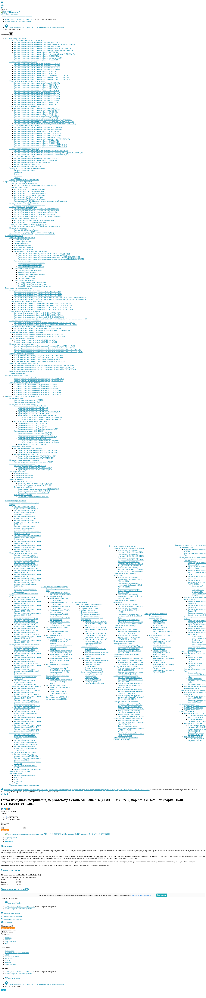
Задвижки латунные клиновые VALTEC (28, 400)
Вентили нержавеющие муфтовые (22, 338)
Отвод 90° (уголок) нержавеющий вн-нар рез (34, 286)
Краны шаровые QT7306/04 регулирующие (29, 195)
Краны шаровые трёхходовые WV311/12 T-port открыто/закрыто (37, 216)
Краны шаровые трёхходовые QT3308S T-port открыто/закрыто (37, 226)
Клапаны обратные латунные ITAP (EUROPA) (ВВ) (37, 456)
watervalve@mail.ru (13, 903)
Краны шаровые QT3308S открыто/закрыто (30, 222)
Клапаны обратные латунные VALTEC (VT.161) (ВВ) (37, 452)
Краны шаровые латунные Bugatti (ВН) (32, 425)
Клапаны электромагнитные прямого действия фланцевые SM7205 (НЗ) (40, 145)
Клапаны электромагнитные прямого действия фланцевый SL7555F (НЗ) (41, 75)
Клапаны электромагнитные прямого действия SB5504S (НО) (36, 91)
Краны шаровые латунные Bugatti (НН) (32, 427)
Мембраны (18, 172)
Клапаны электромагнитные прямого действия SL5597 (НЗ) (36, 73)
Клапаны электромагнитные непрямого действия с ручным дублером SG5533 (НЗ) (44, 44)
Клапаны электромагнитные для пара (23, 62)
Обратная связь (10, 941)
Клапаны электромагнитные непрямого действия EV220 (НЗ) (36, 158)
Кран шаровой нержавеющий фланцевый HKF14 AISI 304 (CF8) (37, 313)
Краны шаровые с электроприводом (18, 182)
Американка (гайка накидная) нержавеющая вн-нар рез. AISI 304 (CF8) (44, 255)
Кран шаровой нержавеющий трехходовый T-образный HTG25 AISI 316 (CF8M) (43, 305)
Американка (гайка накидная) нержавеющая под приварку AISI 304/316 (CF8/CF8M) (49, 257)
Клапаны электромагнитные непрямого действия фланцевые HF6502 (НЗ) (41, 151)
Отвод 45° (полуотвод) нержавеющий (32, 282)
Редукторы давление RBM (23, 477)
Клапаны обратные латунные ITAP (26, 454)
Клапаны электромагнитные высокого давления (27, 81)
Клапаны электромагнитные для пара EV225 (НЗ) (32, 162)
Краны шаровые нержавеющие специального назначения (30, 327)
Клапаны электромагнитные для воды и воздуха (27, 40)
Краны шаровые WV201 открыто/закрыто (29, 197)
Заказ (7, 955)
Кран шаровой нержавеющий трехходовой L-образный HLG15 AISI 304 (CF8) (42, 307)
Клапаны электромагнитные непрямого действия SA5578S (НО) (37, 135)
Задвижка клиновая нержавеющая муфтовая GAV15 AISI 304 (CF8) (38, 334)
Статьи (7, 960)
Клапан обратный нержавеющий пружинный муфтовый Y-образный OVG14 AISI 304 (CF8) (48, 350)
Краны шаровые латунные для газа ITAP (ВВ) (35, 468)
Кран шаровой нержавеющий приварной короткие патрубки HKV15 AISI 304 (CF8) (44, 323)
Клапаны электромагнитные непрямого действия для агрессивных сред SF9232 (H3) (45, 124)
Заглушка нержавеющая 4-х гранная (31, 267)
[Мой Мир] (9, 809)
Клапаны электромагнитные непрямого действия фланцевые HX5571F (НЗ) (42, 139)
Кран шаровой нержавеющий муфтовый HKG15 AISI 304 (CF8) (37, 292)
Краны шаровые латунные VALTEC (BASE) (30, 406)
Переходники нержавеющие (24, 269)
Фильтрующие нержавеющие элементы (23, 363)
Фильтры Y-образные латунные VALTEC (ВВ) (35, 485)
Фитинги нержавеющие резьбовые (22, 238)
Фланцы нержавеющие (17, 373)
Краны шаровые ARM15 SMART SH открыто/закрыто (34, 220)
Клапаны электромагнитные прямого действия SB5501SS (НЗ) (37, 102)
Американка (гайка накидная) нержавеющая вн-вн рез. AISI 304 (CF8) (44, 253)
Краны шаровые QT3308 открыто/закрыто (29, 189)
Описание (9, 841)
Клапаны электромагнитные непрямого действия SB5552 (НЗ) (37, 95)
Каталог (8, 962)
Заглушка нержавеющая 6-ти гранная (31, 263)
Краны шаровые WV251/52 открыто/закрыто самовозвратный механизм (40, 201)
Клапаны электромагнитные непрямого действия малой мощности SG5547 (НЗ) (43, 50)
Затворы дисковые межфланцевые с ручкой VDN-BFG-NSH (36, 388)
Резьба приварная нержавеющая (30, 270)
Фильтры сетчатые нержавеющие (21, 354)
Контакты (8, 958)
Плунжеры (18, 176)
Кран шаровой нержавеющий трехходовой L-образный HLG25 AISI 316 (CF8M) (43, 309)
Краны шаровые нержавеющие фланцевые (25, 311)
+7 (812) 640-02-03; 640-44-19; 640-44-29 (20, 19)
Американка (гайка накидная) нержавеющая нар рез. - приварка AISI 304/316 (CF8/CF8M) (51, 259)
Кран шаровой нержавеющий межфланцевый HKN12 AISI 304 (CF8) (39, 317)
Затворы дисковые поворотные (16, 375)
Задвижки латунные (16, 398)
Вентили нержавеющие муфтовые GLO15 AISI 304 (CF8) (35, 340)
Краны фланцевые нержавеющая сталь (23, 183)
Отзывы (8, 839)
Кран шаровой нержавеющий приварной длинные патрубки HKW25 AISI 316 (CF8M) (45, 325)
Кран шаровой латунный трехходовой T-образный (40, 442)
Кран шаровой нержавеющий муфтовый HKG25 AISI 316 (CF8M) (38, 294)
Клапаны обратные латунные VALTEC (28, 448)
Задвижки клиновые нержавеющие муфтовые (26, 332)
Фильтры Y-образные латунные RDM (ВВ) (33, 493)
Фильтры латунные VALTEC (24, 481)
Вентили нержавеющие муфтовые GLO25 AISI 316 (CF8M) (35, 342)
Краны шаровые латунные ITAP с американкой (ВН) (37, 437)
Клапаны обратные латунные (20, 446)
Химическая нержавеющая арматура (18, 288)
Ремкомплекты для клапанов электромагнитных (27, 168)
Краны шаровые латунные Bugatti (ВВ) (32, 423)
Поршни (17, 178)
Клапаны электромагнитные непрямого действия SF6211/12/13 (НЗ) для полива (43, 120)
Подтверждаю (161, 895)
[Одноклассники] (7, 809)
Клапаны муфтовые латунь (19, 228)
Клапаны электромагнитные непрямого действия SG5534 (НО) (37, 46)
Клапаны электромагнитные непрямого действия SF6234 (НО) (37, 110)
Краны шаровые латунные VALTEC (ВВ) (33, 408)
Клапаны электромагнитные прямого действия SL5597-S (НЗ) (36, 131)
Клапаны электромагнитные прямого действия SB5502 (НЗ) (36, 85)
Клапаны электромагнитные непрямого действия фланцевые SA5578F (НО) (42, 79)
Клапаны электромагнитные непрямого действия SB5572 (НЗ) (37, 97)
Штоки (16, 174)
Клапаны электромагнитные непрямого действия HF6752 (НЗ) (37, 68)
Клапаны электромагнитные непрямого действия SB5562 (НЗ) (37, 93)
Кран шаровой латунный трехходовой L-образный (40, 441)
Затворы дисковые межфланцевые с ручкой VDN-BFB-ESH (36, 384)
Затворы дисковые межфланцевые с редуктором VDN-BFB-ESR (37, 390)
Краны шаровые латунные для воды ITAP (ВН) (35, 435)
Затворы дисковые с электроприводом (23, 377)
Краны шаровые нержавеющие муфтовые (24, 290)
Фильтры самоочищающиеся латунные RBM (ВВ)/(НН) (38, 489)
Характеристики (11, 838)
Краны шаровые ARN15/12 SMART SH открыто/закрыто (35, 185)
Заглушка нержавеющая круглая (30, 265)
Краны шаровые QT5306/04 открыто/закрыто (30, 193)
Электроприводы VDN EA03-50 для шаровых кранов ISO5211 (32, 234)
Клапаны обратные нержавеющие (21, 344)
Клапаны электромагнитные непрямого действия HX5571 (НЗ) (37, 137)
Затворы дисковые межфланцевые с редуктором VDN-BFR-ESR (37, 392)
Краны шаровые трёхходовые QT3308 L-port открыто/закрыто (36, 209)
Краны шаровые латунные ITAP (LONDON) (30, 466)
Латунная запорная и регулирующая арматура (22, 396)
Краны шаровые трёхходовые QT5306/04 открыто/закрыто (35, 212)
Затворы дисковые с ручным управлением (24, 383)
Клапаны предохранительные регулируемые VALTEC (33, 462)
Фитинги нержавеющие (14, 236)
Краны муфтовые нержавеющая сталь (23, 218)
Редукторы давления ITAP (23, 475)
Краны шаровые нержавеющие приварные (25, 321)
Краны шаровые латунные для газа (22, 464)
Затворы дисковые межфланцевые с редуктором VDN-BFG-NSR (37, 394)
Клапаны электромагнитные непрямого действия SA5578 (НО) (37, 66)
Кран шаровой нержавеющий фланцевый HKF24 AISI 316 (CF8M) (38, 315)
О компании (9, 951)
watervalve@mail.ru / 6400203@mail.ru (19, 21)
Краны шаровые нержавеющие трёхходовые (25, 301)
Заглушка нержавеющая (22, 261)
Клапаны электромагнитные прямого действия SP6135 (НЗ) (36, 118)
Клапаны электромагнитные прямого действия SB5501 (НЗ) (36, 104)
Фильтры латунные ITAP (23, 495)
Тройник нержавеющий (22, 241)
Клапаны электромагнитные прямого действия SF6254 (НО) (36, 114)
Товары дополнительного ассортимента (24, 180)
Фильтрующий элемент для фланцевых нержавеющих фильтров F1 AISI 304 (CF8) (44, 367)
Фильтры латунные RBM (23, 487)
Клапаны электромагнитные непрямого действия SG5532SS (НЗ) (38, 127)
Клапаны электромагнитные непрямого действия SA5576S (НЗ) (37, 133)
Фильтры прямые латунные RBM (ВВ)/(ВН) (34, 491)
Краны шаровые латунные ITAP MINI (32, 444)
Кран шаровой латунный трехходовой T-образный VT (42, 417)
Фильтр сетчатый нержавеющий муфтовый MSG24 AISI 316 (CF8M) (39, 357)
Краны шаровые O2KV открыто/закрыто (29, 191)
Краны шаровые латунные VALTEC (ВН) (33, 410)
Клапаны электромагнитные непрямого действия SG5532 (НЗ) (37, 42)
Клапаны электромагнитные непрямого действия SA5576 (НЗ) (37, 64)
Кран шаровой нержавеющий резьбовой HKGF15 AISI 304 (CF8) (37, 328)
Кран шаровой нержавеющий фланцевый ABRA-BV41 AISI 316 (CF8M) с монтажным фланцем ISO (50, 319)
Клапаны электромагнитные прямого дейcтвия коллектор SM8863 (38, 58)
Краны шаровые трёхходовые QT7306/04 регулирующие (34, 214)
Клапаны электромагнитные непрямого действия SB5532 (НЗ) (37, 98)
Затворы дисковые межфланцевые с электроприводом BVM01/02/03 (39, 379)
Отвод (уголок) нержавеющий (25, 280)
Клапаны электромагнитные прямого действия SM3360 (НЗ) (36, 60)
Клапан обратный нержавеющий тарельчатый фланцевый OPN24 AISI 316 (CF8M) (44, 348)
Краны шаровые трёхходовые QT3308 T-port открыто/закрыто (36, 211)
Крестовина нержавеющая (23, 247)
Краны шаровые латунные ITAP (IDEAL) (29, 431)
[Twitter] (5, 809)
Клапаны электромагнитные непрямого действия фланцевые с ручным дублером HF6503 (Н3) (48, 153)
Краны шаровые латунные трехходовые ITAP (34, 439)
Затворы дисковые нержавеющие (21, 371)
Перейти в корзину (8, 928)
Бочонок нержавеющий (22, 240)
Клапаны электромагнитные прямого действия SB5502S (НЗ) (36, 87)
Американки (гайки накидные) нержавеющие (30, 251)
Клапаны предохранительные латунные (24, 460)
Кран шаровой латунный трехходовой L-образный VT (42, 419)
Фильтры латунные (16, 479)
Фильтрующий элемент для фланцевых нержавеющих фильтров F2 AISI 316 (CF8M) (45, 369)
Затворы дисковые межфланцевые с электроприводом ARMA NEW (38, 381)
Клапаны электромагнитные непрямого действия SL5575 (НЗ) (37, 69)
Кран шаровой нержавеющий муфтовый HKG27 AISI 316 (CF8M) (38, 296)
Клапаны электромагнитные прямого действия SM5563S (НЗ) (36, 141)
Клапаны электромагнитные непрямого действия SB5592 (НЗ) (37, 83)
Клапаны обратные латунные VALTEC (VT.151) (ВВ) (37, 450)
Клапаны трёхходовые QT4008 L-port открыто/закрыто (34, 232)
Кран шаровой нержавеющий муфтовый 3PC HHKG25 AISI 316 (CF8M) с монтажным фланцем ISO (50, 299)
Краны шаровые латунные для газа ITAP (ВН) (35, 470)
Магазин (8, 938)
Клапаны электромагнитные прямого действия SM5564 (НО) (36, 56)
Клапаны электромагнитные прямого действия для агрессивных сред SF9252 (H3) (44, 122)
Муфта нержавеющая (21, 243)
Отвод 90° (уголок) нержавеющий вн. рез (33, 284)
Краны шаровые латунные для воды (22, 404)
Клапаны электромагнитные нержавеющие (25, 125)
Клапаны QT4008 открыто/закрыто (26, 230)
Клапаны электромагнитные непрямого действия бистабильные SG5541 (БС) (42, 48)
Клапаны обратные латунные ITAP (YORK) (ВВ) (36, 458)
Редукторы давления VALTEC (25, 473)
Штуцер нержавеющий (22, 245)
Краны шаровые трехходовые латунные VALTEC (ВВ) (38, 415)
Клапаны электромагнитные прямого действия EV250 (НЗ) (35, 160)
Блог (7, 943)
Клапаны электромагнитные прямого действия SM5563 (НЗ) (36, 52)
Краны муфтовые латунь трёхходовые (23, 207)
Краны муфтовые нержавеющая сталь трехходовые (28, 224)
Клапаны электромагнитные (15, 39)
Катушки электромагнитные (24, 170)
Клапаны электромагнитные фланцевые (24, 149)
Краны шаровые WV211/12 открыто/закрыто (30, 199)
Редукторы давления (17, 471)
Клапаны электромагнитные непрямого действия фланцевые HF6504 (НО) (41, 154)
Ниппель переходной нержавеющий (31, 274)
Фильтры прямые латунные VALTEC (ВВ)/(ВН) (35, 483)
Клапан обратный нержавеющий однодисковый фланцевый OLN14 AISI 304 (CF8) (44, 346)
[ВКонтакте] (2, 809)
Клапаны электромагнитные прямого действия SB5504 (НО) (36, 89)
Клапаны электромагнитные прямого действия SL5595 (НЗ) (36, 71)
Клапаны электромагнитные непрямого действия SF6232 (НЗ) (36, 108)
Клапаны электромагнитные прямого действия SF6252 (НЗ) (36, 112)
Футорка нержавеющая (26, 276)
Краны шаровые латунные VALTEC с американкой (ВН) (39, 412)
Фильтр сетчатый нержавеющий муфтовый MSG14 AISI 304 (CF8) (38, 356)
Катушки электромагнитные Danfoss (27, 166)
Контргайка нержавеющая (23, 249)
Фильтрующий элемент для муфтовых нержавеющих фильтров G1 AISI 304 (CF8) (44, 365)
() (10, 913)
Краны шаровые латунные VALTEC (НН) (33, 413)
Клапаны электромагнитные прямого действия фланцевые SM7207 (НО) (40, 147)
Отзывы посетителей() (15, 889)
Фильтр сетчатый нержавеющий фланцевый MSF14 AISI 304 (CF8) (38, 359)
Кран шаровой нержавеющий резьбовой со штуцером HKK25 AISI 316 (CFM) (42, 330)
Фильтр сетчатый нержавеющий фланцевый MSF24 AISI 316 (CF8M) (39, 361)
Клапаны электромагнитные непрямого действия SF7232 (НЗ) (36, 116)
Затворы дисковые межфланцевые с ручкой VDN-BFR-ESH (36, 386)
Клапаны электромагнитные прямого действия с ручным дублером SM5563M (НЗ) (44, 54)
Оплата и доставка (12, 957)
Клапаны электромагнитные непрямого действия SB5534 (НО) (37, 100)
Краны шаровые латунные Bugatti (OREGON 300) (32, 421)
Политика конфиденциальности (17, 953)
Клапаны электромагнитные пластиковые (24, 106)
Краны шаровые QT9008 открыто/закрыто (29, 205)
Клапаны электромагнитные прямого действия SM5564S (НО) (37, 143)
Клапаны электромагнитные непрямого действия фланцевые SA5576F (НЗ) (41, 77)
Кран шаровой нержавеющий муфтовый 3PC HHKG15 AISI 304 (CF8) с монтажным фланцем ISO (50, 298)
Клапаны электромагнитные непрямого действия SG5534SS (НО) (38, 129)
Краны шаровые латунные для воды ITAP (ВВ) (35, 433)
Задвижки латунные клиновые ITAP (27, 402)
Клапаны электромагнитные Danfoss (22, 156)
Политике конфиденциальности (141, 895)
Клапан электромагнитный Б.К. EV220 (28, 164)
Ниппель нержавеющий (27, 272)
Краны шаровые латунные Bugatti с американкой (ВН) (38, 429)
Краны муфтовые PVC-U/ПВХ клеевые (24, 203)
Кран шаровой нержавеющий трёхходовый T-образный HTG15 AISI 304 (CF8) (42, 303)
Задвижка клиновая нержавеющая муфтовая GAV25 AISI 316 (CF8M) (39, 336)
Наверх (3, 990)
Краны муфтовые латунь (18, 187)
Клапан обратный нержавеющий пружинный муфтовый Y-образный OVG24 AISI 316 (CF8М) (48, 352)
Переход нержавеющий (26, 278)
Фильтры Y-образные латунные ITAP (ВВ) (33, 497)
